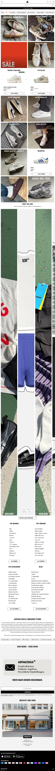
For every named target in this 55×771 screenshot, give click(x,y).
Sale (7, 12)
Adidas (11, 531)
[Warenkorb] (53, 1)
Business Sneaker (13, 592)
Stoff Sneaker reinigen (37, 585)
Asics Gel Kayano (39, 537)
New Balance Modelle (37, 590)
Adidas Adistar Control (41, 533)
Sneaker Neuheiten (15, 639)
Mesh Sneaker (12, 601)
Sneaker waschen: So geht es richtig (40, 583)
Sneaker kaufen (5, 639)
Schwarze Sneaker (13, 574)
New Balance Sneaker (14, 576)
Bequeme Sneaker (36, 596)
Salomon (11, 551)
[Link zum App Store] (6, 756)
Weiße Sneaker (12, 572)
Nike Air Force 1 (39, 544)
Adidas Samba (40, 12)
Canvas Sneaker (12, 587)
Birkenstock (12, 553)
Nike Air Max (38, 546)
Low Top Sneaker (13, 581)
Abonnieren (28, 692)
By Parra (11, 542)
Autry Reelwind (49, 12)
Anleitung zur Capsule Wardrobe (40, 594)
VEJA (10, 549)
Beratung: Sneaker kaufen (38, 598)
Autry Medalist (31, 12)
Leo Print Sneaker (13, 598)
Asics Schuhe (11, 603)
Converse (12, 537)
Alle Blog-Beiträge (41, 608)
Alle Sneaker (40, 561)
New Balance (12, 533)
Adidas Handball (21, 12)
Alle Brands (14, 561)
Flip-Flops (11, 596)
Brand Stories (35, 572)
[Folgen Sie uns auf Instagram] (53, 769)
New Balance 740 (39, 553)
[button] (4, 93)
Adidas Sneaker (35, 639)
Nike (10, 529)
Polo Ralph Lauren (14, 546)
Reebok (11, 535)
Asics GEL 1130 (39, 555)
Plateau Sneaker (12, 585)
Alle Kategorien (14, 608)
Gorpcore (34, 603)
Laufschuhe (11, 578)
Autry (10, 540)
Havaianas (12, 555)
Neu (2, 12)
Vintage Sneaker (35, 592)
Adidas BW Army (39, 535)
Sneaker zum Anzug (36, 601)
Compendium (35, 576)
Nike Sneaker (26, 639)
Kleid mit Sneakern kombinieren (39, 581)
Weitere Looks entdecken (26, 518)
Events (33, 578)
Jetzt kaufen (14, 93)
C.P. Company (13, 544)
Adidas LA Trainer (39, 542)
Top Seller (12, 12)
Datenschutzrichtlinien (29, 694)
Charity (33, 574)
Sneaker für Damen (13, 594)
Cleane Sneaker (12, 590)
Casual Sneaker (12, 583)
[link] (27, 2)
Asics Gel (37, 540)
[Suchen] (52, 5)
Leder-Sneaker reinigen (37, 587)
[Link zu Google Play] (18, 756)
